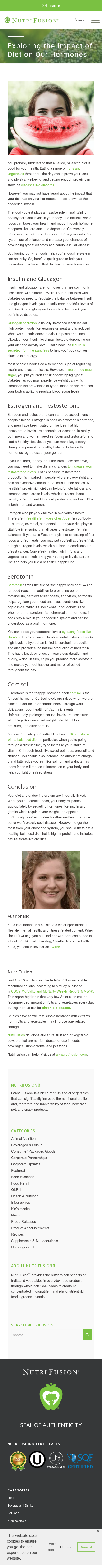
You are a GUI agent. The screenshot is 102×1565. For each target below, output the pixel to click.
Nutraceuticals (17, 1521)
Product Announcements (30, 1227)
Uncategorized (22, 1246)
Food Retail (20, 1182)
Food (11, 1497)
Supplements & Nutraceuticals (34, 1240)
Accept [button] (86, 1547)
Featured (18, 1170)
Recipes (17, 1234)
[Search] (78, 19)
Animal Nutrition (23, 1138)
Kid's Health (20, 1208)
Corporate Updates (26, 1163)
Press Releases (23, 1221)
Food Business (22, 1176)
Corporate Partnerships (29, 1157)
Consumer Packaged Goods (33, 1151)
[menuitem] (51, 6)
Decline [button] (66, 1547)
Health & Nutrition (24, 1195)
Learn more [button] (51, 1547)
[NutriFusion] (31, 19)
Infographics (20, 1202)
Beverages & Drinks (26, 1144)
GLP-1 (16, 1189)
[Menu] (93, 19)
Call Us (55, 6)
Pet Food (13, 1513)
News (15, 1214)
